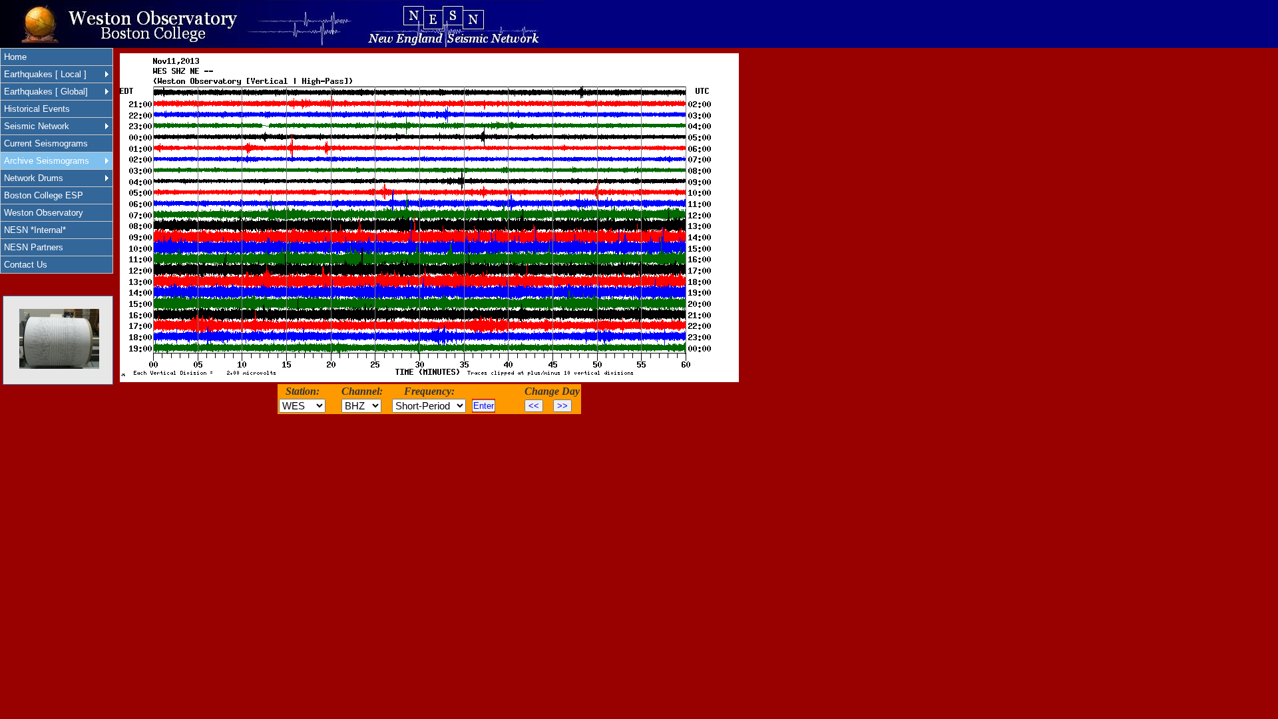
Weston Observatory (43, 213)
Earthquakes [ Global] (46, 92)
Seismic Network (36, 126)
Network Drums (33, 178)
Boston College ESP (43, 195)
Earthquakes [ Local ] (45, 74)
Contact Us (25, 265)
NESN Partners (33, 247)
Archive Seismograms (46, 161)
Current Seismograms (46, 143)
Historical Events (37, 109)
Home (15, 57)
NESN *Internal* (35, 230)
